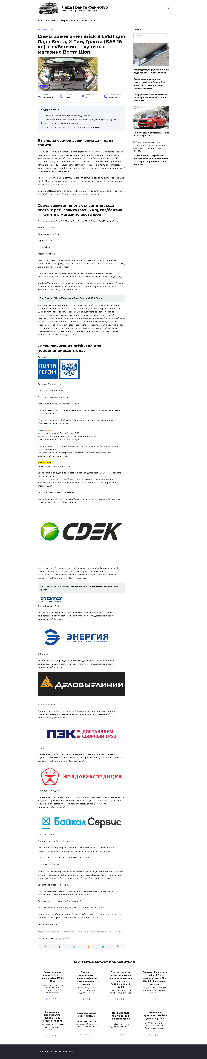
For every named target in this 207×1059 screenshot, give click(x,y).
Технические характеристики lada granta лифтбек (155, 1015)
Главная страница (48, 20)
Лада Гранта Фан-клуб (85, 7)
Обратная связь (69, 20)
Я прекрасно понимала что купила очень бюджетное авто (52, 1016)
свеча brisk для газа (95, 932)
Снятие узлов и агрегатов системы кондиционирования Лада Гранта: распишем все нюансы (150, 160)
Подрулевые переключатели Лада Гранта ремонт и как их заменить (150, 97)
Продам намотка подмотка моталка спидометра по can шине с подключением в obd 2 (120, 979)
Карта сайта (88, 20)
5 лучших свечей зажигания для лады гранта (67, 116)
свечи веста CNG (114, 932)
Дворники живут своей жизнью (86, 1014)
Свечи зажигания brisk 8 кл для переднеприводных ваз (73, 127)
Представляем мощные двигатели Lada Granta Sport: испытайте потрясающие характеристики (150, 83)
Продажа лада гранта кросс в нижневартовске (121, 1016)
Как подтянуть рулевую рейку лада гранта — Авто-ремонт (151, 71)
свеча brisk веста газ (74, 932)
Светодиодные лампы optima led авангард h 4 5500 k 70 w (52, 976)
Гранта (44, 86)
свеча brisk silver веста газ (50, 932)
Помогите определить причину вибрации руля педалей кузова (86, 978)
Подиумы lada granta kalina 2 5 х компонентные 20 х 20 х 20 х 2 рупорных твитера (155, 978)
